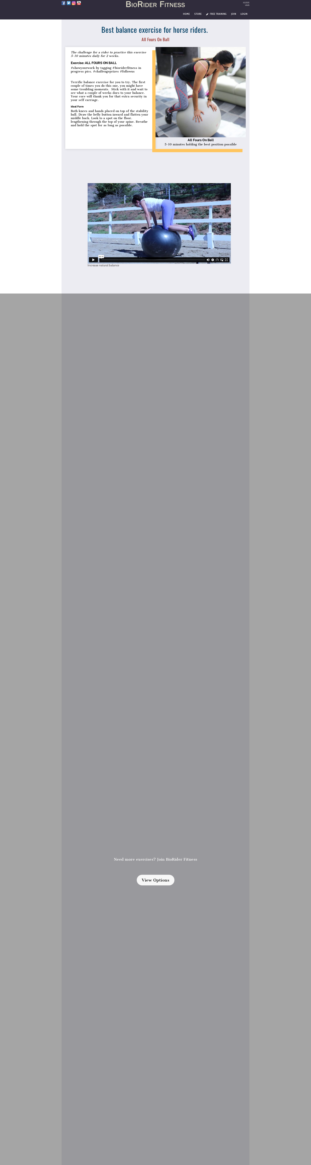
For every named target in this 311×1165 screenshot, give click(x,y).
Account (246, 2)
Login (247, 5)
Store (198, 13)
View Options (155, 880)
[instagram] (74, 3)
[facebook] (63, 3)
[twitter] (69, 3)
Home (186, 13)
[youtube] (79, 3)
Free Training (218, 13)
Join (233, 13)
